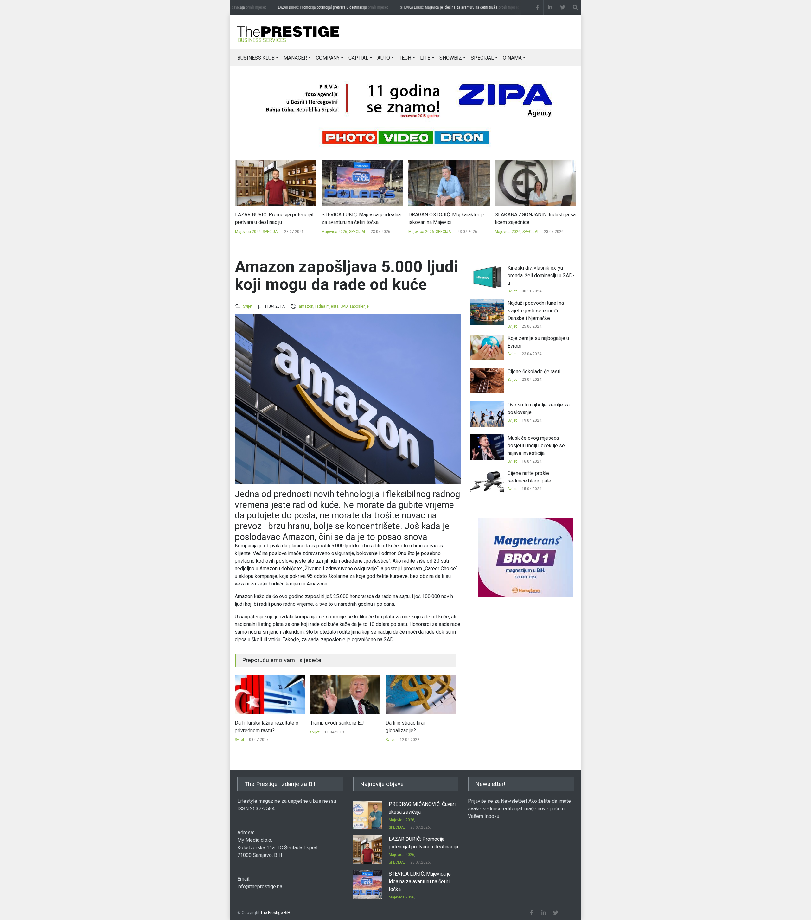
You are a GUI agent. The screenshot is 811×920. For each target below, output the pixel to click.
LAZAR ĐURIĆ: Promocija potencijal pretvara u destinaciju (319, 7)
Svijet (247, 306)
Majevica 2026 (247, 231)
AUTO (383, 58)
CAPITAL (358, 58)
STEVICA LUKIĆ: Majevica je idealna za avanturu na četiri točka (445, 7)
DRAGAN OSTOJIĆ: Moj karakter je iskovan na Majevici (360, 218)
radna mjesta (327, 306)
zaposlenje (359, 306)
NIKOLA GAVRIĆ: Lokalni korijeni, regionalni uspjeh (531, 218)
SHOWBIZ (450, 58)
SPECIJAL (482, 58)
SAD (344, 306)
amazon (306, 306)
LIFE (425, 58)
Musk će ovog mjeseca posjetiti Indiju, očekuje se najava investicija (536, 445)
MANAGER (295, 58)
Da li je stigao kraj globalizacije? (329, 726)
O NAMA (512, 58)
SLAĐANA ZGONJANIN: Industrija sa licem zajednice (448, 218)
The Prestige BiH (275, 912)
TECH (405, 58)
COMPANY (328, 58)
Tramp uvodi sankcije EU (261, 723)
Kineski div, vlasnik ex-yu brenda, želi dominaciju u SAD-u (541, 275)
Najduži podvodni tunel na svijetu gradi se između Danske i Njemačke (536, 310)
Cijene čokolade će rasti (534, 371)
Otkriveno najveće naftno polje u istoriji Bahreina (421, 726)
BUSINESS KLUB (256, 58)
